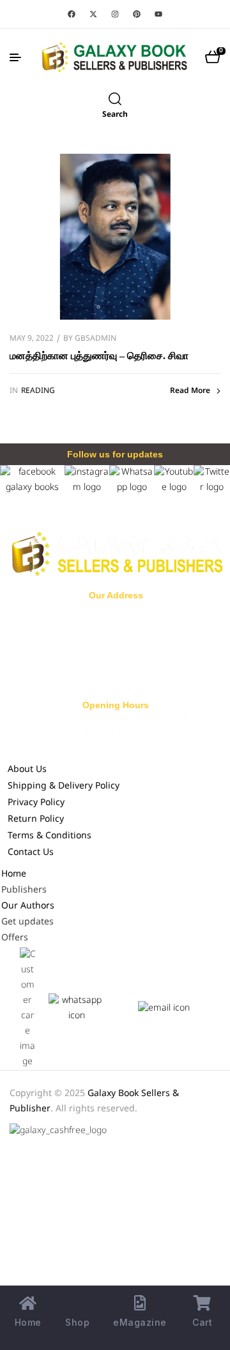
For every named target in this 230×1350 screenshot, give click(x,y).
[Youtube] (158, 14)
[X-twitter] (93, 14)
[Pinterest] (136, 14)
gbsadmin (95, 338)
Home (13, 874)
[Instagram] (115, 14)
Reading (38, 391)
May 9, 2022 (32, 338)
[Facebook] (71, 14)
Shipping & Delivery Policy (63, 786)
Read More (190, 391)
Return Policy (36, 819)
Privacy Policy (36, 802)
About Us (27, 769)
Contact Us (31, 852)
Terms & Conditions (49, 836)
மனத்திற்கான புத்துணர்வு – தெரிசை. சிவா (99, 355)
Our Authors (27, 906)
